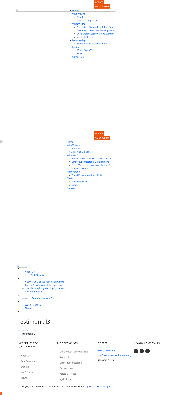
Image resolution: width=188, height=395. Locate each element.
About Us (26, 355)
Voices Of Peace (67, 373)
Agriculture (65, 379)
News (24, 377)
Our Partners (28, 361)
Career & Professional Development (70, 365)
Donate (25, 366)
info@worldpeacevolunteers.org (41, 4)
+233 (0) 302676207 (34, 1)
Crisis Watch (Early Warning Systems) (73, 354)
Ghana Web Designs (99, 386)
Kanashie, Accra (76, 4)
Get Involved (27, 372)
